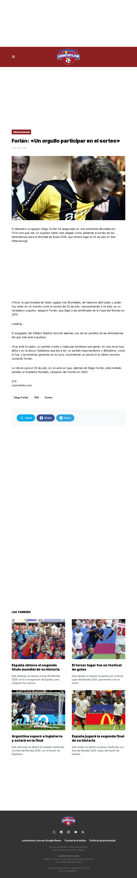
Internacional (21, 132)
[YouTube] (75, 832)
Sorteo (48, 397)
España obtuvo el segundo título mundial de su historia (36, 667)
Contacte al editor (75, 840)
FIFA (36, 397)
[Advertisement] (68, 23)
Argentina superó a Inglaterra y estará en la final (37, 738)
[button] (13, 57)
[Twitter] (54, 832)
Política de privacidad (102, 840)
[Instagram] (68, 832)
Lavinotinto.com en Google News (41, 840)
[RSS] (83, 832)
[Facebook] (61, 832)
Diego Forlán (21, 397)
